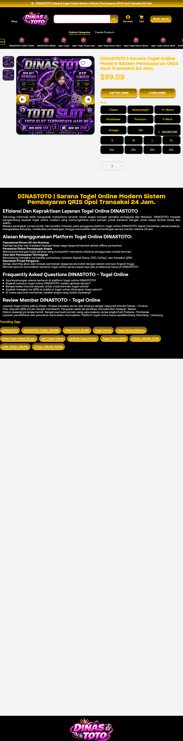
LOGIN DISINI (157, 92)
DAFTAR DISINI (119, 92)
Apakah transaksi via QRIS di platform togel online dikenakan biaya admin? (54, 289)
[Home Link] (35, 19)
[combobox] (82, 19)
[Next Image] (88, 99)
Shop (14, 21)
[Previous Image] (22, 99)
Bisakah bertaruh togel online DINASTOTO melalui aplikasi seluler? (48, 283)
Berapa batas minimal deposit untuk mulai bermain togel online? (47, 286)
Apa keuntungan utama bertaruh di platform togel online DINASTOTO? (51, 280)
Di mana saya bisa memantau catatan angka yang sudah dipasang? (48, 292)
